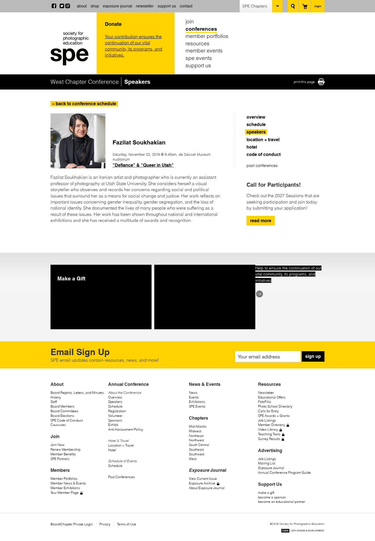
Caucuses (58, 425)
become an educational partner (281, 502)
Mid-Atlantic (198, 426)
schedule (256, 124)
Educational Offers (272, 397)
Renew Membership (65, 449)
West (192, 459)
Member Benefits (63, 454)
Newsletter (266, 393)
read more (260, 220)
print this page (304, 82)
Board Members (62, 406)
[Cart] (305, 6)
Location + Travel (121, 445)
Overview (115, 397)
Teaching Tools (269, 434)
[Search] (293, 6)
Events (194, 397)
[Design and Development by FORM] (302, 531)
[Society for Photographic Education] (72, 48)
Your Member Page (65, 492)
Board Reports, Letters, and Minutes (77, 393)
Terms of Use (126, 524)
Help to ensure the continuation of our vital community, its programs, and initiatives (288, 274)
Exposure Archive (202, 483)
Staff (54, 402)
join (190, 21)
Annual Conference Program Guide (284, 472)
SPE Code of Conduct (67, 420)
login (318, 6)
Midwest (195, 431)
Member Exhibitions (65, 488)
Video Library (268, 429)
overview (256, 117)
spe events (199, 58)
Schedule (115, 406)
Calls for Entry (268, 411)
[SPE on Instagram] (67, 6)
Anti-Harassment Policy (125, 429)
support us (167, 6)
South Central (199, 445)
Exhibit (113, 425)
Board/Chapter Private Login (72, 524)
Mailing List (266, 463)
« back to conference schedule (84, 103)
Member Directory (271, 425)
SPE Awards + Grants (274, 416)
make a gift (266, 492)
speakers (256, 132)
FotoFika (264, 402)
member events (204, 50)
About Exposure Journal (207, 488)
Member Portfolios (64, 478)
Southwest (196, 454)
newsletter (145, 6)
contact (186, 6)
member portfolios (207, 36)
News (193, 393)
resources (197, 43)
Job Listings (267, 420)
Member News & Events (68, 483)
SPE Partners (60, 459)
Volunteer (115, 416)
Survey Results (269, 439)
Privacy (104, 524)
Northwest (196, 440)
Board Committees (64, 411)
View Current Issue (203, 478)
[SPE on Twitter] (62, 6)
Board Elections (62, 416)
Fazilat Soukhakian (139, 142)
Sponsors (115, 420)
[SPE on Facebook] (54, 6)
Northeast (196, 436)
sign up (313, 356)
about (82, 6)
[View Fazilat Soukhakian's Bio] (78, 166)
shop (95, 6)
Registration (117, 411)
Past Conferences (121, 477)
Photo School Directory (275, 406)
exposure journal (117, 6)
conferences (201, 29)
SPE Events (197, 406)
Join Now (58, 445)
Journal (271, 468)
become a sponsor (272, 497)
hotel (252, 147)
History (56, 397)
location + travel (263, 139)
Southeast (196, 449)
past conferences (262, 165)
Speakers (115, 402)
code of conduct (264, 154)
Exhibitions (197, 402)
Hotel (112, 450)
